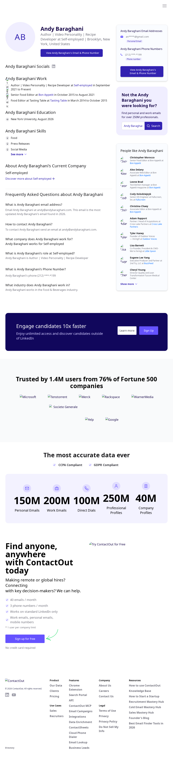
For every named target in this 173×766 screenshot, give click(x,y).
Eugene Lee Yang (140, 257)
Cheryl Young (137, 269)
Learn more (127, 330)
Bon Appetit (46, 95)
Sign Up (149, 330)
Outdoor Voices (150, 239)
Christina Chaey (139, 206)
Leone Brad (136, 181)
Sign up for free (25, 639)
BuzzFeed (148, 263)
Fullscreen (140, 199)
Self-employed (83, 85)
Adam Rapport (138, 218)
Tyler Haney (137, 233)
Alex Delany (137, 169)
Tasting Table (58, 100)
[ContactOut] (21, 5)
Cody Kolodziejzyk (140, 194)
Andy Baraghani (62, 28)
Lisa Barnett (137, 245)
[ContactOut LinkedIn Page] (7, 719)
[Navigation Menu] (164, 5)
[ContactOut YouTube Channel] (14, 719)
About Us (105, 685)
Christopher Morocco (142, 157)
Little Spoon (150, 251)
